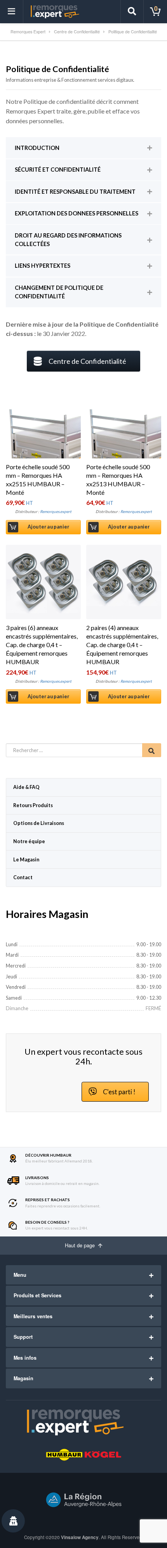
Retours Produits (33, 805)
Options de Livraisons (38, 823)
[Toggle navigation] (11, 11)
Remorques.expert (55, 511)
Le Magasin (26, 860)
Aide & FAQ (26, 787)
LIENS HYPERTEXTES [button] (42, 265)
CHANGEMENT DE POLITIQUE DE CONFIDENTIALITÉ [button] (59, 292)
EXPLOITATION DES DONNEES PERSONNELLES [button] (76, 213)
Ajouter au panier (48, 527)
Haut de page (80, 1245)
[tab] (83, 147)
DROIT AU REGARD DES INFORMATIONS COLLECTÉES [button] (68, 239)
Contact (23, 877)
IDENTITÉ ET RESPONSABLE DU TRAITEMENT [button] (75, 191)
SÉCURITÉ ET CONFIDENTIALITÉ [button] (58, 169)
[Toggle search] (132, 11)
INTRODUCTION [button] (37, 148)
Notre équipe (29, 841)
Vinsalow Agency (80, 1537)
